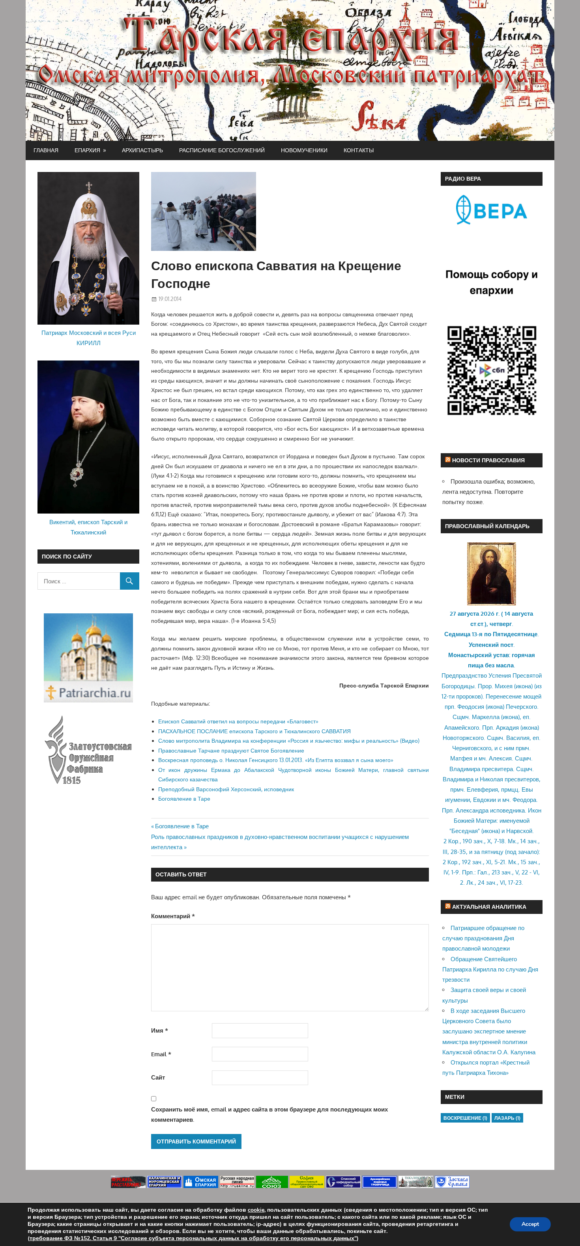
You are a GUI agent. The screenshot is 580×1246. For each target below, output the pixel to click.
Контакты (359, 150)
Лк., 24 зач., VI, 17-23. (494, 882)
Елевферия (482, 789)
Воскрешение (465, 1118)
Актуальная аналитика (489, 906)
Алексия (500, 758)
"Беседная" (464, 831)
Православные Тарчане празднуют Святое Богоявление (231, 750)
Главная (46, 150)
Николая (491, 779)
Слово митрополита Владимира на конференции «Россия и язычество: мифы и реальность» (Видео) (288, 740)
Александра (472, 810)
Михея (504, 686)
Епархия (87, 150)
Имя (159, 1030)
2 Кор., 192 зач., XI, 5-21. (475, 862)
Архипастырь (142, 150)
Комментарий (173, 916)
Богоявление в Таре (184, 798)
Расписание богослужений (222, 150)
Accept (530, 1224)
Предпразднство (464, 675)
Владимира (464, 769)
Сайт (158, 1077)
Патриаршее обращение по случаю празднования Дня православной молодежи (483, 938)
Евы (527, 789)
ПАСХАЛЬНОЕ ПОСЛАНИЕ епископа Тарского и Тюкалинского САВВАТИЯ (254, 731)
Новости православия (488, 460)
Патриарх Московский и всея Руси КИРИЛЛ (88, 338)
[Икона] (491, 603)
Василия (517, 738)
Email (161, 1054)
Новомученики (304, 150)
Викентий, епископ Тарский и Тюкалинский (88, 527)
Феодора (524, 799)
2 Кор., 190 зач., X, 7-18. (474, 841)
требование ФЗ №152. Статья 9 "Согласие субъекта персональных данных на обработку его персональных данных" (193, 1238)
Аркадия (507, 727)
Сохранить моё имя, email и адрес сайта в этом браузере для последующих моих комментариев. (269, 1114)
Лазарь (507, 1118)
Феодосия (470, 706)
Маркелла (486, 717)
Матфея (461, 758)
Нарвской (519, 831)
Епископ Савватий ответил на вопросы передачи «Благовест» (238, 721)
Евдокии (484, 799)
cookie (256, 1210)
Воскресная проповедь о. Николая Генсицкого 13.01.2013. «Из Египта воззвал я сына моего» (275, 760)
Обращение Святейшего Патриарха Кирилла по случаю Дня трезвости (490, 969)
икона (523, 686)
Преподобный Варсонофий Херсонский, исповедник (226, 789)
